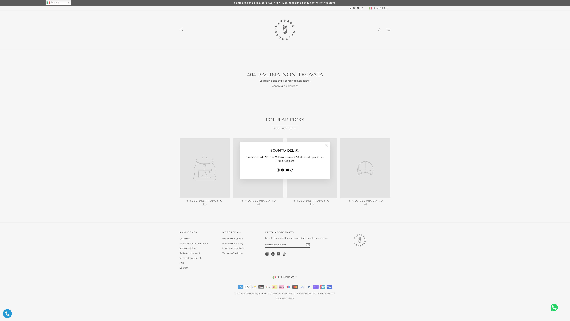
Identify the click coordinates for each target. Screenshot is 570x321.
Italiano (54, 2)
